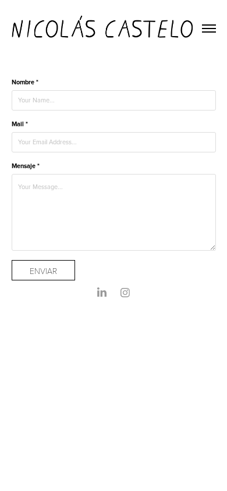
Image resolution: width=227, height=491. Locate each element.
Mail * (20, 124)
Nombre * (25, 82)
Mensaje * (26, 166)
